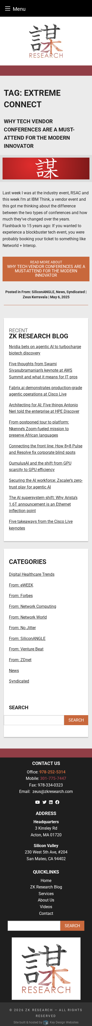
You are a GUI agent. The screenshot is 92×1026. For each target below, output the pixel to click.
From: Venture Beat (26, 649)
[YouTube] (37, 802)
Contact (46, 913)
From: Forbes (21, 595)
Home (46, 880)
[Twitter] (44, 802)
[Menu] (7, 8)
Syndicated (75, 292)
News (60, 292)
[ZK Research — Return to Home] (46, 41)
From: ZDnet (20, 659)
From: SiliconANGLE (37, 292)
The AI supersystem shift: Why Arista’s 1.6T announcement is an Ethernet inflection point (43, 504)
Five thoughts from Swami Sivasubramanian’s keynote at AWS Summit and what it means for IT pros (43, 370)
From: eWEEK (21, 585)
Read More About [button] (46, 269)
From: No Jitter (22, 627)
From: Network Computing (32, 606)
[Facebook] (57, 802)
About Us (46, 900)
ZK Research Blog (46, 887)
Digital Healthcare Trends (31, 574)
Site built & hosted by (46, 1022)
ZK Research (39, 1010)
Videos (46, 906)
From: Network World (28, 617)
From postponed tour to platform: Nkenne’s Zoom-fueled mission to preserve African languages (39, 429)
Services (46, 893)
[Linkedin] (51, 802)
